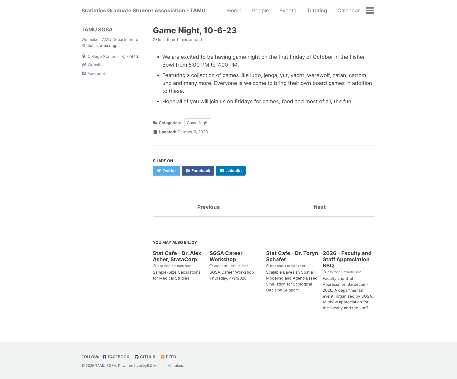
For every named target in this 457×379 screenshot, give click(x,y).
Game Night (198, 122)
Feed (170, 356)
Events (287, 10)
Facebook (118, 356)
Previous (208, 207)
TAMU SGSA (97, 29)
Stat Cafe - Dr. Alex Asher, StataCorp (177, 256)
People (260, 10)
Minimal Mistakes (168, 365)
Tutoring (317, 10)
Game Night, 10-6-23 (195, 30)
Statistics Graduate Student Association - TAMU (143, 10)
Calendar (349, 10)
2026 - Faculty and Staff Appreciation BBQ (347, 259)
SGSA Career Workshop (226, 256)
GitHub (147, 356)
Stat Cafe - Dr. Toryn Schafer (292, 256)
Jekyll (144, 365)
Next (320, 207)
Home (234, 10)
